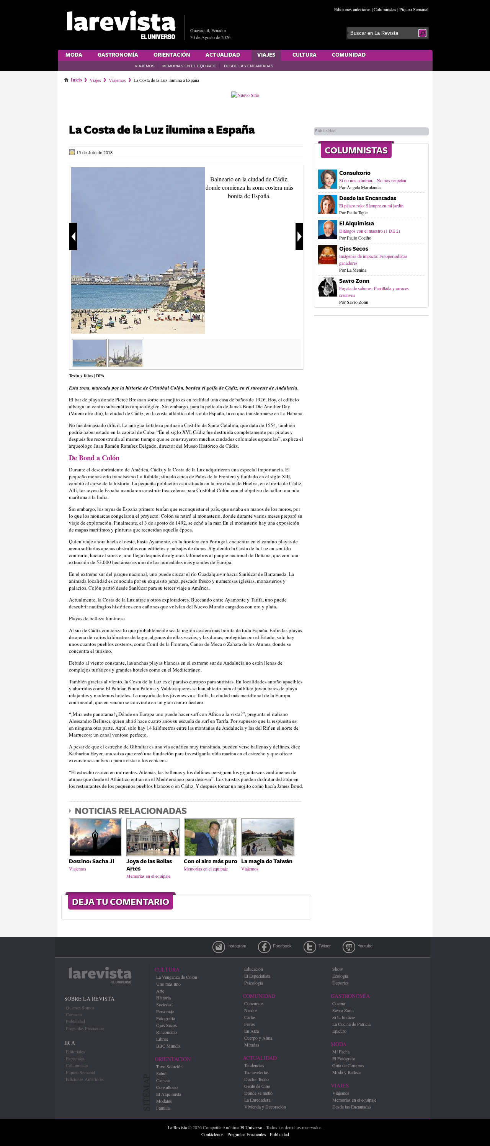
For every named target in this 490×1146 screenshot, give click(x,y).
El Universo (251, 1127)
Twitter (310, 947)
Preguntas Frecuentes (85, 1028)
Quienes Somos (80, 1007)
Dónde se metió (258, 1093)
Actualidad (223, 55)
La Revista (177, 1127)
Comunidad (349, 55)
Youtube (349, 947)
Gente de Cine (257, 1086)
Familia (163, 1108)
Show (337, 969)
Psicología (253, 983)
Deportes (340, 983)
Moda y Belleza (346, 1072)
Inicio (76, 78)
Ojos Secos (353, 249)
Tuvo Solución (169, 1066)
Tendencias (254, 1065)
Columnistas (385, 9)
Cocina (338, 1003)
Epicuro (339, 1031)
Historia (163, 997)
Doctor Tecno (256, 1079)
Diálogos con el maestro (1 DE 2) (369, 231)
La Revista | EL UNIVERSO (121, 25)
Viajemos (145, 66)
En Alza (251, 1031)
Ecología (340, 976)
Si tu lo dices (344, 1017)
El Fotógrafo (343, 1058)
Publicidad (75, 1021)
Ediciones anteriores (352, 9)
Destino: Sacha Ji (91, 861)
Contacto (74, 1014)
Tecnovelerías (256, 1072)
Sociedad (164, 1004)
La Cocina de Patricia (351, 1024)
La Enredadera (257, 1100)
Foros (249, 1024)
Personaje (165, 1011)
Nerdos (251, 1010)
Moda (73, 55)
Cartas (250, 1017)
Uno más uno (168, 984)
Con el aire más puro (210, 861)
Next (299, 236)
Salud (161, 1073)
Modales (164, 1101)
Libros (162, 1039)
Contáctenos (212, 1134)
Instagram (218, 947)
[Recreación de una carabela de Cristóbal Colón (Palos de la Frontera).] (125, 365)
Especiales (75, 1058)
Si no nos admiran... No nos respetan (372, 180)
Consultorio (355, 173)
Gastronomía (118, 55)
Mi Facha (341, 1051)
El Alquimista (356, 223)
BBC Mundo (168, 1046)
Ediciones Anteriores (85, 1079)
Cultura (304, 55)
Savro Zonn (354, 281)
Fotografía (165, 1018)
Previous (73, 236)
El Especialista (257, 976)
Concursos (254, 1003)
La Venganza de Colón (176, 977)
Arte (160, 991)
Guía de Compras (348, 1065)
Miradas (251, 1045)
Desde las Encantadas (248, 66)
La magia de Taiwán (266, 861)
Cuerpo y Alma (258, 1038)
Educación (253, 969)
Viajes (266, 55)
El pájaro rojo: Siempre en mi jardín (371, 205)
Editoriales (75, 1051)
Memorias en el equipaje (189, 66)
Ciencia (163, 1080)
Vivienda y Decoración (265, 1107)
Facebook (264, 947)
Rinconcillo (166, 1032)
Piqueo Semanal (413, 9)
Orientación (172, 55)
